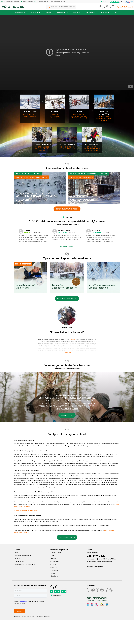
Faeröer (53, 558)
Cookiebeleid (39, 617)
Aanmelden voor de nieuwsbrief (25, 564)
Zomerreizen (34, 12)
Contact (116, 12)
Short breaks (42, 144)
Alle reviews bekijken (66, 246)
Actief (55, 111)
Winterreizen (19, 12)
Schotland (54, 570)
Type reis (48, 12)
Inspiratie (75, 12)
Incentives (91, 144)
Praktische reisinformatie (23, 555)
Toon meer (67, 353)
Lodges (79, 111)
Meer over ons (67, 415)
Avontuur (30, 111)
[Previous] (16, 236)
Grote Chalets (104, 113)
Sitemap (47, 617)
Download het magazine (95, 566)
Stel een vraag (19, 561)
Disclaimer (17, 617)
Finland (53, 564)
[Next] (118, 236)
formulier (109, 562)
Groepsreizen (61, 12)
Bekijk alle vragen (67, 537)
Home (17, 553)
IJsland (53, 555)
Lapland (72, 339)
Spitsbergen (55, 576)
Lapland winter (56, 553)
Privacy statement (28, 617)
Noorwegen (55, 561)
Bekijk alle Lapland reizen (67, 209)
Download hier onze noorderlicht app (26, 511)
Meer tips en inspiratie (67, 299)
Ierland (53, 573)
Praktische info (90, 12)
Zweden (54, 567)
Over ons (104, 12)
